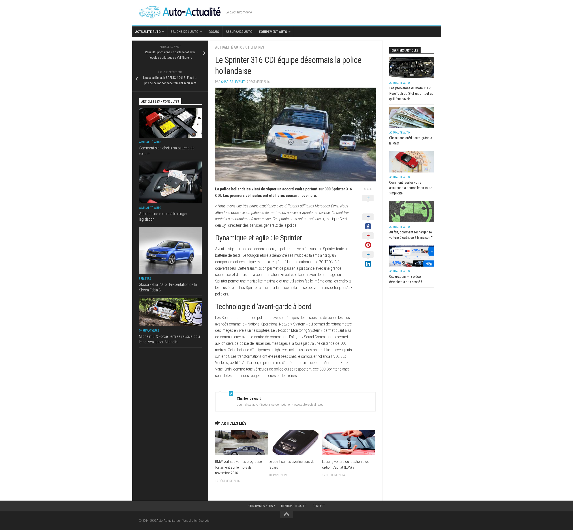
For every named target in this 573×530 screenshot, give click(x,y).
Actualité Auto (148, 32)
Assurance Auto (239, 32)
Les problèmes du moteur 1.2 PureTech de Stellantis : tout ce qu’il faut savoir (411, 93)
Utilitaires (254, 47)
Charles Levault (233, 82)
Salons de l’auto (185, 32)
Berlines (145, 278)
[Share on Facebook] (368, 221)
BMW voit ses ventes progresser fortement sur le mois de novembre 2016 (239, 467)
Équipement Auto (273, 32)
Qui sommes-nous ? (261, 506)
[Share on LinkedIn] (368, 259)
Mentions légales (293, 506)
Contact (319, 506)
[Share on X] (368, 203)
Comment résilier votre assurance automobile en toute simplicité (410, 187)
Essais (213, 32)
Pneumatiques (149, 330)
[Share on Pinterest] (368, 240)
